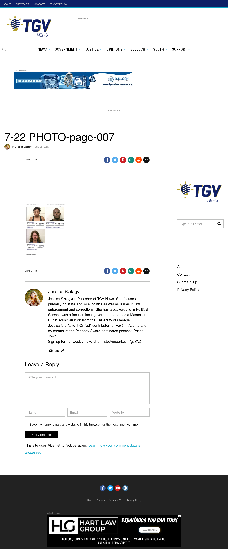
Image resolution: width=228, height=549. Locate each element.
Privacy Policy (188, 289)
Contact (183, 274)
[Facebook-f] (103, 488)
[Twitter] (110, 488)
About (181, 266)
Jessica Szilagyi (23, 146)
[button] (4, 49)
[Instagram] (125, 488)
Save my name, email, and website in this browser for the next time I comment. (85, 424)
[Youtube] (118, 488)
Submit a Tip (187, 281)
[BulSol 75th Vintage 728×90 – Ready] (79, 79)
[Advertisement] (142, 28)
